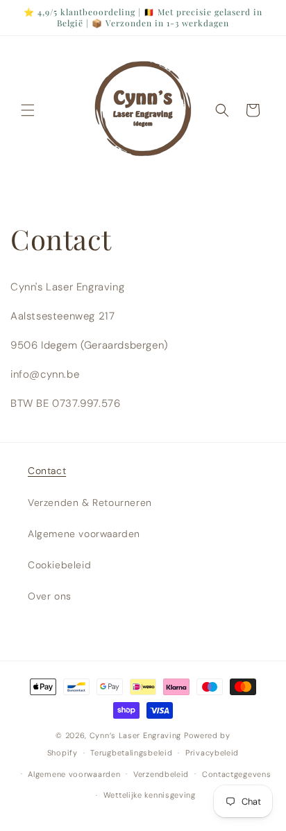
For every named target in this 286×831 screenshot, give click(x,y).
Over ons (50, 596)
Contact (47, 470)
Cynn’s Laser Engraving (137, 735)
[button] (27, 110)
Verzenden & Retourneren (90, 502)
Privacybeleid (212, 753)
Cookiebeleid (59, 565)
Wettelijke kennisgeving (149, 795)
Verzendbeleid (161, 774)
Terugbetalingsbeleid (131, 753)
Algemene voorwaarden (84, 533)
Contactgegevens (236, 774)
